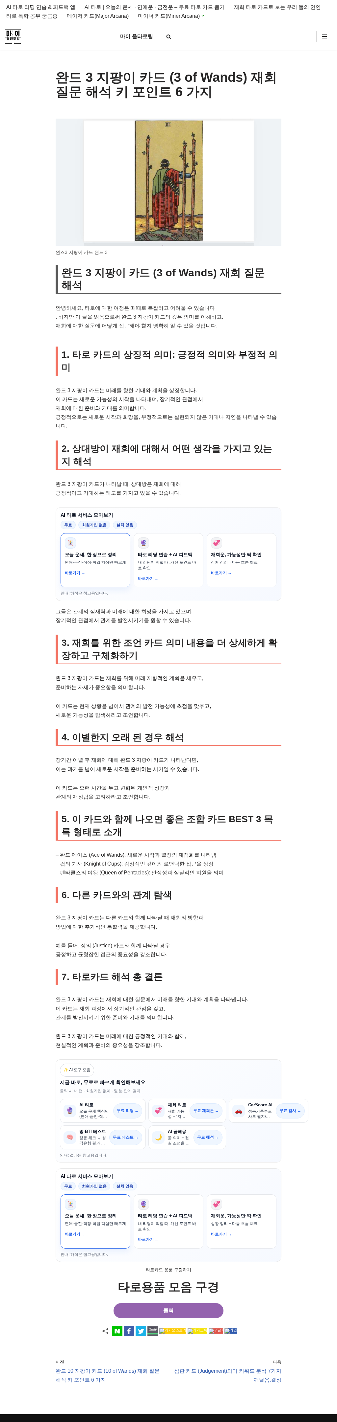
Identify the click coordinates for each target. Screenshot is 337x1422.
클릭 (168, 1310)
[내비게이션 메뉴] (324, 36)
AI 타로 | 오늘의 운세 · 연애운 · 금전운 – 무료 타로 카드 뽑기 (155, 7)
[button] (202, 15)
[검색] (168, 36)
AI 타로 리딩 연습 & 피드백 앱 (40, 7)
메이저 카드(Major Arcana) (98, 16)
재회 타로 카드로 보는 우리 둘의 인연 (277, 7)
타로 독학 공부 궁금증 (32, 16)
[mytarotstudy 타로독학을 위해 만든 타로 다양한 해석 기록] (14, 36)
